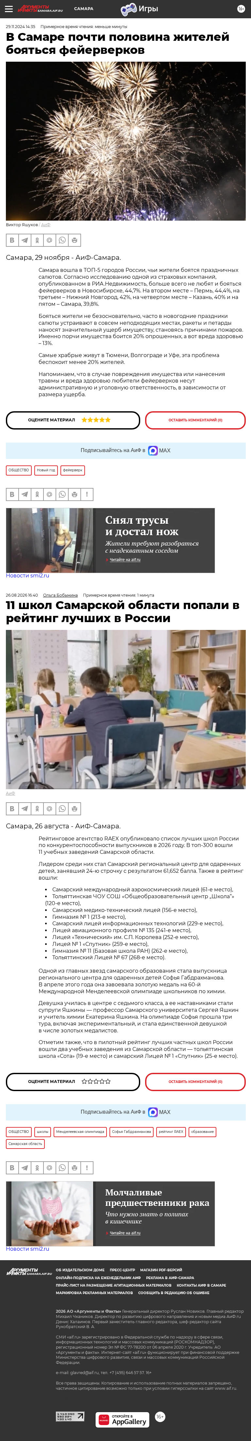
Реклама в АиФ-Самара (170, 1278)
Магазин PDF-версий (161, 1270)
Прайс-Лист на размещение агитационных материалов (114, 1285)
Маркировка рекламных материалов (94, 1293)
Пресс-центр (122, 1270)
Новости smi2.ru (27, 575)
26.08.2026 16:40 (22, 595)
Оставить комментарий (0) (196, 420)
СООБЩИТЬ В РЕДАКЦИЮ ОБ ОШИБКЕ (173, 1293)
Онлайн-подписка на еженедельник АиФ (98, 1278)
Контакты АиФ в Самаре (201, 1285)
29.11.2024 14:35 (20, 26)
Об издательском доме (80, 1270)
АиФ (45, 224)
